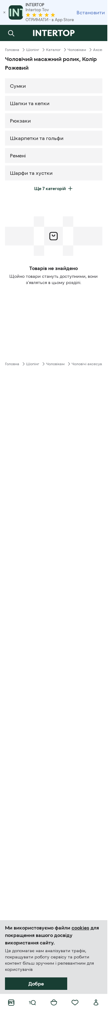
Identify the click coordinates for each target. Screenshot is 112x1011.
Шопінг (32, 50)
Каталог (53, 50)
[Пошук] (11, 33)
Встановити (91, 12)
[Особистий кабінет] (96, 1002)
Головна (12, 50)
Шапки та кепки (29, 103)
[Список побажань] (75, 1002)
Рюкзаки (20, 120)
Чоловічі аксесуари (89, 364)
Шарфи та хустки (31, 172)
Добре (36, 983)
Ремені (18, 155)
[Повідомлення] (96, 33)
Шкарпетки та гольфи (36, 138)
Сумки (18, 85)
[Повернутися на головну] (53, 33)
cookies (80, 927)
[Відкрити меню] (32, 1002)
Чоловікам (77, 50)
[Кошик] (54, 1002)
